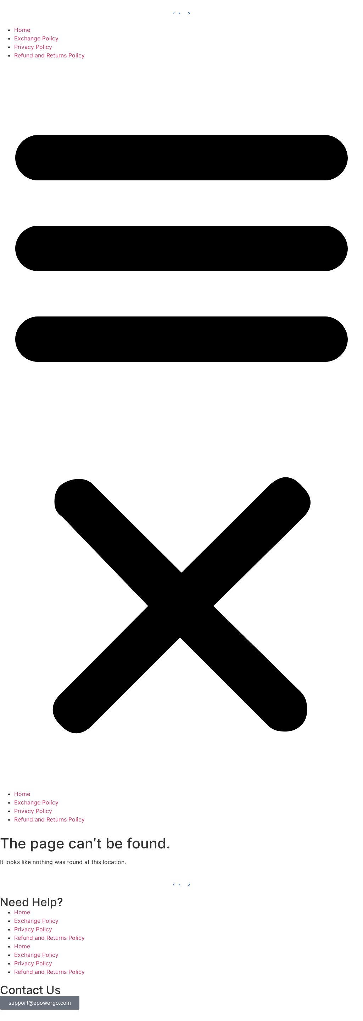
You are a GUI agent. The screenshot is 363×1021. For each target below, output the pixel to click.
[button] (181, 425)
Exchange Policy (36, 38)
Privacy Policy (33, 46)
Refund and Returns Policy (49, 55)
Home (22, 29)
